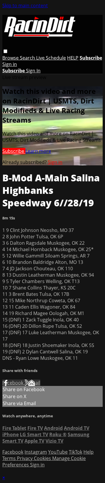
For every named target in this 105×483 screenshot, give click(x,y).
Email (34, 383)
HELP (72, 58)
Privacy (25, 458)
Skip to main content (25, 5)
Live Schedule (51, 58)
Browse (11, 58)
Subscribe (13, 151)
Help (88, 452)
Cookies (43, 458)
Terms (9, 458)
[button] (5, 51)
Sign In (33, 70)
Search (28, 58)
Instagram (35, 452)
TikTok (75, 452)
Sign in (9, 64)
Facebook (13, 383)
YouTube (58, 452)
